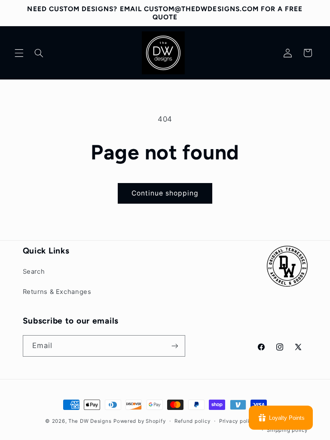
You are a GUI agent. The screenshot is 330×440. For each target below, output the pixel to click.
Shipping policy (287, 430)
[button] (19, 53)
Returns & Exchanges (57, 292)
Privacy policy (237, 421)
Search (34, 271)
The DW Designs (89, 421)
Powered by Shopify (139, 421)
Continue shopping (165, 193)
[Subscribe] (174, 345)
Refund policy (192, 421)
